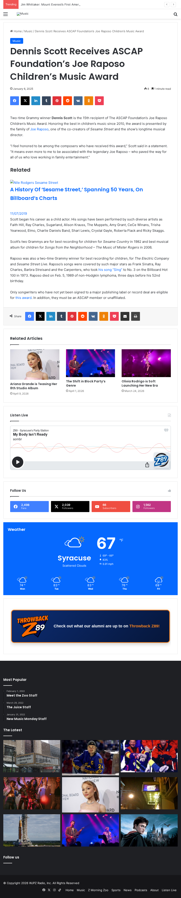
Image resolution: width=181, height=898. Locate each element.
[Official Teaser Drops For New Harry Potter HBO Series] (149, 830)
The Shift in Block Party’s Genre (86, 383)
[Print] (135, 316)
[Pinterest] (57, 100)
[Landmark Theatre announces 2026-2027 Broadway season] (31, 756)
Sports (116, 890)
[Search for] (175, 16)
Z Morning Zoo (98, 890)
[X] (25, 100)
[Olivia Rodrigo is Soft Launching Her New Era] (146, 363)
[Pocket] (99, 100)
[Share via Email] (125, 316)
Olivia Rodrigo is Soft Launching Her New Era (140, 383)
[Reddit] (67, 100)
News (128, 890)
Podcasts (141, 890)
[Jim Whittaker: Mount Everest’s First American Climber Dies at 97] (149, 756)
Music (28, 31)
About (154, 890)
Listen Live (169, 890)
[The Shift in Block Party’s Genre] (90, 363)
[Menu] (5, 16)
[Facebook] (14, 100)
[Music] (22, 14)
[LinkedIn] (35, 100)
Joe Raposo (39, 129)
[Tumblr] (46, 100)
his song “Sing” (110, 270)
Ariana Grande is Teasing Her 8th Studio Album (33, 386)
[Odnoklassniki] (88, 100)
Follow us (11, 857)
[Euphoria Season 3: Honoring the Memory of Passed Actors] (31, 793)
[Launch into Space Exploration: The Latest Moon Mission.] (31, 830)
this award (23, 298)
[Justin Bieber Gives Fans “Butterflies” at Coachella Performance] (90, 757)
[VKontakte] (78, 100)
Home (17, 31)
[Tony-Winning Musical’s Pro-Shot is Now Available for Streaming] (149, 793)
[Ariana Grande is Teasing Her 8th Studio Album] (34, 364)
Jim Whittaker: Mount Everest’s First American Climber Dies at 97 (65, 4)
